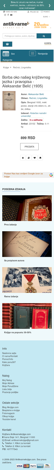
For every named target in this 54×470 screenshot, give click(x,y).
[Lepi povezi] (27, 316)
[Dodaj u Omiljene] (34, 158)
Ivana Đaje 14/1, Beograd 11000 (19, 437)
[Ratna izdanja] (27, 280)
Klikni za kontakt (22, 443)
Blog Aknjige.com (10, 407)
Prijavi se (34, 12)
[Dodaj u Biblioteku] (28, 158)
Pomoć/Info (7, 359)
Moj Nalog (7, 380)
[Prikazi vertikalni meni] (6, 54)
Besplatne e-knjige (11, 410)
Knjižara (6, 365)
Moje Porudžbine (10, 386)
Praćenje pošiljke (10, 392)
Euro (45, 16)
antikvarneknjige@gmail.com (25, 440)
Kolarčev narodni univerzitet (33, 115)
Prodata (29, 146)
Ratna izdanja (11, 296)
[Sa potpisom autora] (27, 244)
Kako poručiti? (9, 362)
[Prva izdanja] (27, 208)
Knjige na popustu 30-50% (17, 332)
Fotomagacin (8, 413)
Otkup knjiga (8, 416)
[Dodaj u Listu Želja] (23, 158)
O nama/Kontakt (10, 356)
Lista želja (7, 389)
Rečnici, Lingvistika (22, 67)
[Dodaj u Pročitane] (40, 158)
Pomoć (47, 11)
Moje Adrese (8, 383)
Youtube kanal (9, 419)
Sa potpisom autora (14, 260)
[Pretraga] (43, 35)
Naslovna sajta (9, 353)
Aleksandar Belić (36, 94)
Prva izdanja (10, 224)
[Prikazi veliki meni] (32, 53)
